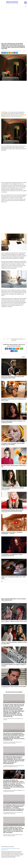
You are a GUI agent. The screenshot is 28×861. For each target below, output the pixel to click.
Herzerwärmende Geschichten (17, 339)
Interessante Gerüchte (17, 50)
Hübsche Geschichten (12, 2)
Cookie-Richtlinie (13, 848)
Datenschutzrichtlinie (5, 848)
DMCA (18, 848)
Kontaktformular (4, 849)
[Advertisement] (14, 25)
